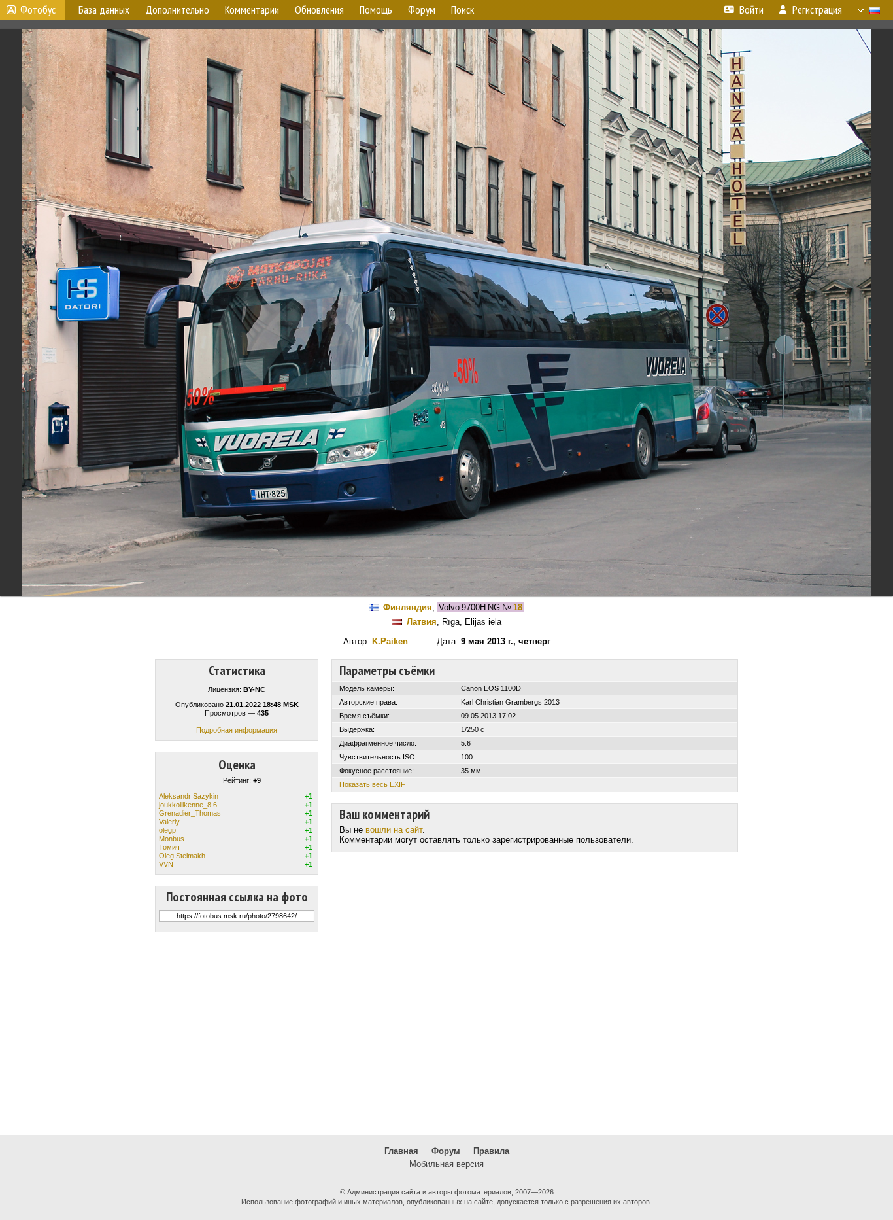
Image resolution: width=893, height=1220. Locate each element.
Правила (491, 1151)
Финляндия (407, 607)
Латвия (422, 622)
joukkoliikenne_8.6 (188, 805)
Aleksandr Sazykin (188, 796)
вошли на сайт (393, 830)
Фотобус (38, 10)
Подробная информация (236, 730)
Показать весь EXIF (372, 784)
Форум (445, 1151)
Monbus (171, 839)
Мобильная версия (446, 1164)
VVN (166, 864)
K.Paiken (390, 641)
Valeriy (169, 822)
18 (517, 607)
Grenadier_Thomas (190, 813)
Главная (401, 1151)
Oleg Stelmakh (182, 856)
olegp (167, 830)
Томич (169, 847)
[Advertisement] (446, 1033)
